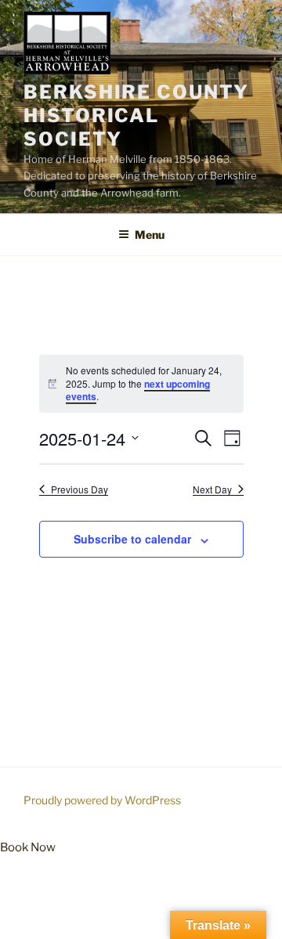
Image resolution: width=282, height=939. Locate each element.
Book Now (28, 847)
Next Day (212, 489)
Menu (149, 234)
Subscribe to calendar (132, 539)
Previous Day (79, 489)
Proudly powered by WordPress (102, 800)
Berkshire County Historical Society (136, 115)
